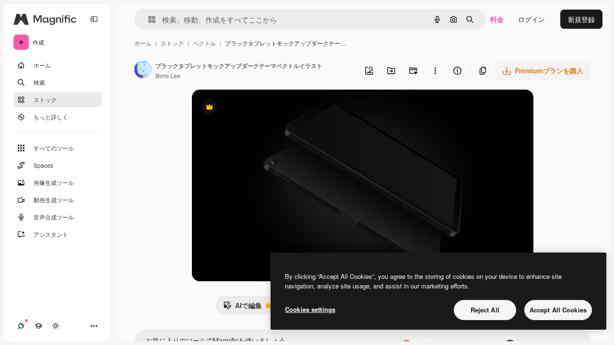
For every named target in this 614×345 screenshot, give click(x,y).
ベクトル (204, 43)
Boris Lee (167, 75)
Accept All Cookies (558, 309)
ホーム (143, 43)
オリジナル (258, 108)
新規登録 (581, 19)
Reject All (485, 309)
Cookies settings (310, 309)
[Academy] (38, 326)
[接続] (21, 326)
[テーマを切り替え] (55, 326)
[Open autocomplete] (148, 19)
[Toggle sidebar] (94, 19)
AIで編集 (242, 307)
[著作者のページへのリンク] (143, 70)
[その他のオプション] (435, 70)
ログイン (531, 19)
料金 (497, 19)
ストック (172, 43)
